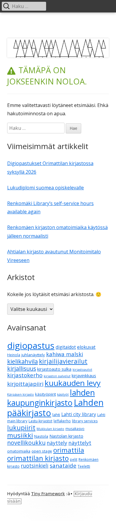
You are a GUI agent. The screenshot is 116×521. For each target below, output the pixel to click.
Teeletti (84, 466)
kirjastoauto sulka (54, 369)
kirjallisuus (21, 369)
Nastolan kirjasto (66, 436)
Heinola (13, 354)
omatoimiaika (18, 451)
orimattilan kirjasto (38, 458)
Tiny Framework (48, 493)
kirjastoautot (82, 369)
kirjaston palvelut (57, 376)
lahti (56, 414)
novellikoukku (26, 443)
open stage (42, 451)
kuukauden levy (73, 383)
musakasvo (74, 428)
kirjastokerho (25, 375)
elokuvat (86, 347)
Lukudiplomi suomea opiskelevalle (45, 187)
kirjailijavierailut (63, 361)
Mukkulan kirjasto (50, 429)
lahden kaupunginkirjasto (51, 397)
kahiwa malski (64, 354)
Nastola (41, 436)
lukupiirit (21, 427)
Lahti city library (78, 414)
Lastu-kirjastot (40, 420)
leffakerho (62, 420)
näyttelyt (79, 443)
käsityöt (63, 394)
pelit (73, 459)
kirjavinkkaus (84, 375)
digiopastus (30, 345)
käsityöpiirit (45, 394)
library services (85, 420)
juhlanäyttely (33, 354)
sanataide (63, 465)
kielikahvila (22, 361)
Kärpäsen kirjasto (20, 394)
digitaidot (66, 347)
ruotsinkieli (34, 465)
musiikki (20, 435)
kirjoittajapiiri (25, 383)
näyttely (57, 443)
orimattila (68, 450)
